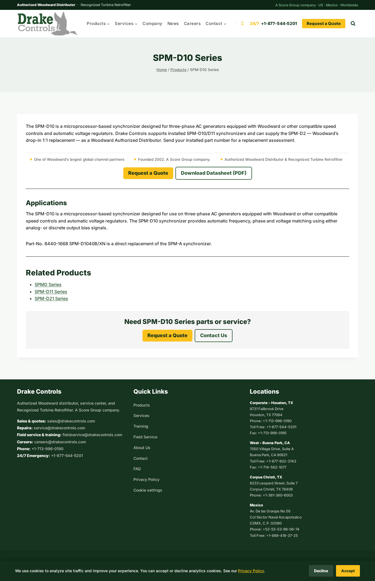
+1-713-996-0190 (47, 448)
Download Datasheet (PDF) (214, 173)
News (173, 23)
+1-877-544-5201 (67, 455)
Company (152, 23)
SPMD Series (48, 284)
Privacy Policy (146, 479)
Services (141, 415)
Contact (140, 458)
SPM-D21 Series (51, 298)
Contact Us (213, 335)
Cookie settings (147, 490)
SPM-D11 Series (51, 291)
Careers (192, 23)
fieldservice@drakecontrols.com (92, 434)
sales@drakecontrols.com (71, 421)
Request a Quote (324, 23)
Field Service (145, 437)
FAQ (137, 468)
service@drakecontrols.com (59, 427)
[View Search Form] (353, 24)
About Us (141, 447)
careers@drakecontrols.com (60, 441)
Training (140, 426)
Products (141, 405)
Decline (321, 570)
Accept (348, 570)
